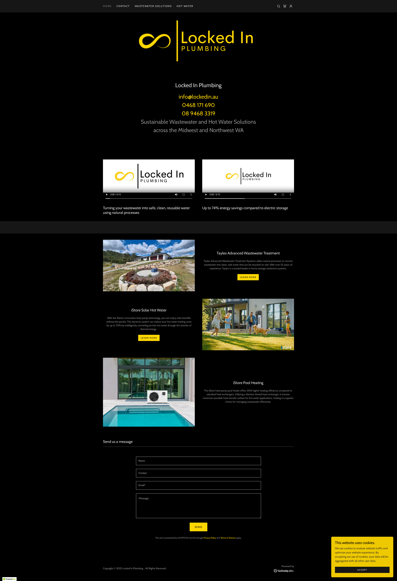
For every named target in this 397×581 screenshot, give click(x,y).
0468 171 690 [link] (198, 105)
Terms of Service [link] (228, 537)
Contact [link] (123, 6)
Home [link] (107, 6)
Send (198, 527)
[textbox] (198, 461)
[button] (291, 6)
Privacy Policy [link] (210, 537)
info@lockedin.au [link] (198, 96)
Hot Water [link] (185, 6)
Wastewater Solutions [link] (153, 6)
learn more (248, 277)
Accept (362, 569)
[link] (285, 6)
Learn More (149, 337)
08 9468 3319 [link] (198, 113)
